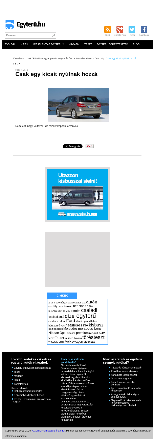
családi (89, 310)
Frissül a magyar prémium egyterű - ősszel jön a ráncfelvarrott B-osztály (68, 58)
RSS (107, 35)
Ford (70, 320)
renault (93, 333)
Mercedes (70, 328)
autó (90, 302)
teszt (51, 338)
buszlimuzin (55, 311)
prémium (82, 333)
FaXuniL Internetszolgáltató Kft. (48, 430)
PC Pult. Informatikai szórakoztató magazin (31, 400)
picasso (71, 333)
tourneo (69, 338)
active (71, 302)
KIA (85, 325)
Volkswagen (74, 341)
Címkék (62, 295)
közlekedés (55, 328)
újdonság (89, 341)
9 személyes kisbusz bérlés (29, 395)
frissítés (80, 321)
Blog (136, 44)
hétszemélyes (56, 325)
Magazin (74, 44)
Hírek (24, 44)
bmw (90, 306)
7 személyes (61, 302)
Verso (61, 342)
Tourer (59, 338)
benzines (79, 306)
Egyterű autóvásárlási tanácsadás (32, 367)
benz (60, 306)
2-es (50, 302)
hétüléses (73, 325)
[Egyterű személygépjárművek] (23, 26)
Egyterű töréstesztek (112, 44)
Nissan (53, 333)
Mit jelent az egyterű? (48, 44)
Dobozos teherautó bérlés (28, 391)
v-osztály (53, 341)
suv (102, 332)
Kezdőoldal (18, 58)
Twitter (132, 35)
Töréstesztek (21, 384)
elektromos (54, 321)
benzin (68, 306)
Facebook (144, 35)
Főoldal (10, 44)
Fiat (63, 321)
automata (80, 302)
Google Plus (120, 35)
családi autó (56, 316)
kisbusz (96, 324)
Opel (63, 333)
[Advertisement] (77, 259)
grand (87, 321)
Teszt (88, 44)
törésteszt (93, 337)
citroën (76, 311)
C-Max (66, 311)
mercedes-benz (90, 328)
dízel (70, 316)
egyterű (86, 315)
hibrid (94, 321)
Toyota (78, 338)
